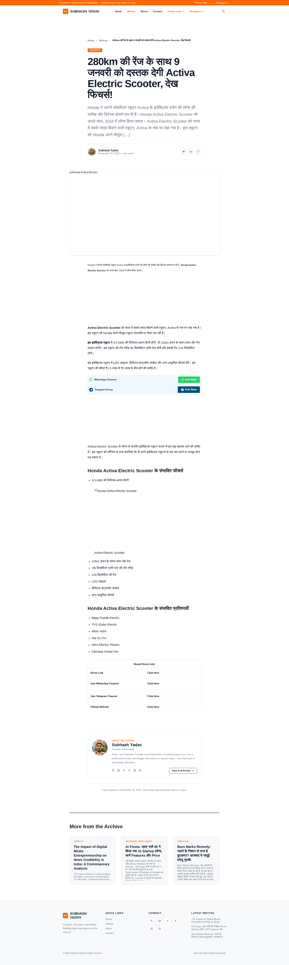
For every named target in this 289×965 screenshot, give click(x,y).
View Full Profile (181, 770)
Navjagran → (223, 2)
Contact (157, 11)
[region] (144, 685)
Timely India (174, 11)
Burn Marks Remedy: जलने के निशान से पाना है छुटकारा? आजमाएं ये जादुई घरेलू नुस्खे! (206, 935)
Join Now (191, 379)
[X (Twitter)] (113, 770)
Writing (131, 11)
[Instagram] (134, 770)
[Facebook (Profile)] (129, 770)
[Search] (223, 11)
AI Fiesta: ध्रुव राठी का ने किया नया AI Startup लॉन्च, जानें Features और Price (208, 928)
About (144, 11)
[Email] (140, 770)
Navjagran (195, 11)
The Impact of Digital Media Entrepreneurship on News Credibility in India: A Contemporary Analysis (205, 920)
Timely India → (202, 2)
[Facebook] (124, 770)
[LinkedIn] (118, 770)
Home (118, 11)
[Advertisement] (144, 300)
